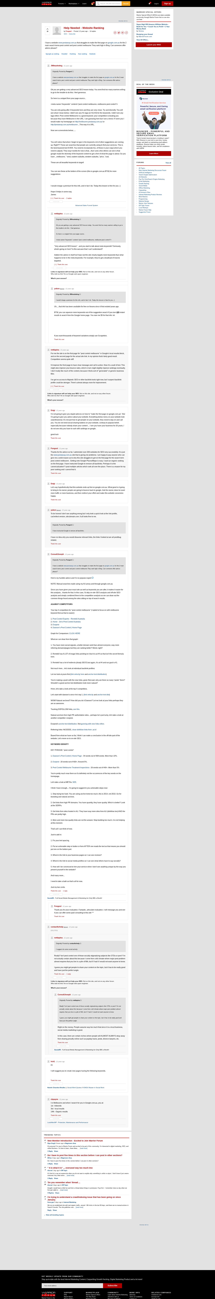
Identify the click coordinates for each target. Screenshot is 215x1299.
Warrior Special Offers (93, 1295)
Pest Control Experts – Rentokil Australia (69, 619)
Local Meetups (143, 208)
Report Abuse (68, 1297)
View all (168, 163)
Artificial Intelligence (145, 172)
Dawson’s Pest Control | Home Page (67, 628)
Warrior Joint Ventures (146, 203)
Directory (132, 1295)
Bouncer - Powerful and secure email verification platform (153, 133)
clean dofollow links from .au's (84, 730)
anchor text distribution (97, 674)
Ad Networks (143, 177)
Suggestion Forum (145, 212)
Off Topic (64, 1170)
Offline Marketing (144, 188)
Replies (50, 1193)
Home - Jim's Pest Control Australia (67, 622)
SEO (65, 34)
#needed (64, 54)
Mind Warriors (143, 197)
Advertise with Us (123, 21)
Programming (143, 199)
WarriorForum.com (145, 36)
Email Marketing (144, 181)
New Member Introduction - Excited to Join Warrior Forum (75, 1141)
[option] (154, 122)
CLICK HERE (74, 633)
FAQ (65, 1295)
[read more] (83, 1148)
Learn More (153, 153)
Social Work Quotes (74, 1087)
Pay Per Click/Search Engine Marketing (151, 179)
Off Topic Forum (144, 205)
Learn (85, 3)
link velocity (88, 695)
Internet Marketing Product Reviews (150, 194)
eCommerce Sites (144, 192)
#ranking (73, 54)
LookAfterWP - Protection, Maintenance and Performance (67, 1122)
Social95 (50, 898)
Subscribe (72, 34)
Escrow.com (155, 1297)
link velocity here (77, 674)
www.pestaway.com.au (67, 43)
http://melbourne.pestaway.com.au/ (88, 122)
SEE (74, 782)
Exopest (56, 625)
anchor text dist (103, 695)
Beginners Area (70, 1143)
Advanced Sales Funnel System (86, 205)
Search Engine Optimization (148, 175)
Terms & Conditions (136, 1297)
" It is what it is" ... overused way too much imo (70, 1168)
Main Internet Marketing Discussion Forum (152, 170)
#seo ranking (82, 54)
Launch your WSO (154, 45)
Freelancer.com (156, 1295)
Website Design (144, 201)
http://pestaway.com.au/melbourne (64, 125)
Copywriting (142, 190)
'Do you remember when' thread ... (63, 1182)
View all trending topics (54, 1215)
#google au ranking (52, 54)
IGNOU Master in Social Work (93, 1087)
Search (126, 3)
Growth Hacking (144, 183)
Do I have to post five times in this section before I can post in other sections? (84, 1155)
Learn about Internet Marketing (118, 1295)
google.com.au (114, 43)
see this (76, 709)
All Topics (142, 168)
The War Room (91, 1297)
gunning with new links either (92, 724)
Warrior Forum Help (145, 210)
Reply (50, 1151)
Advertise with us (113, 1297)
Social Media (143, 186)
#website (92, 54)
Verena (141, 31)
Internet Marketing (70, 1202)
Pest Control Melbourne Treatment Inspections (71, 768)
